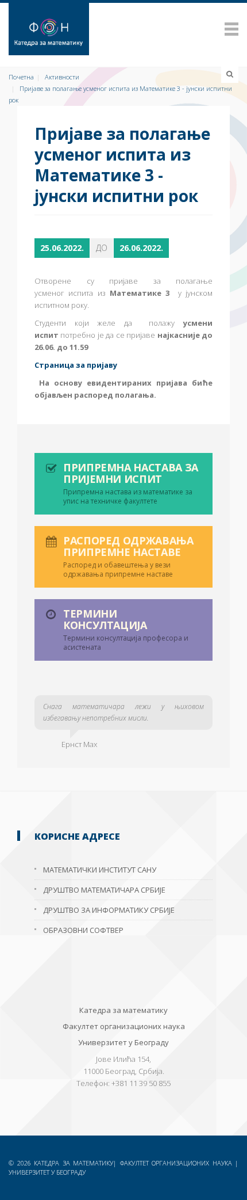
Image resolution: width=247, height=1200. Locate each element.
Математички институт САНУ (99, 869)
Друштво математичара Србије (104, 890)
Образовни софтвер (83, 930)
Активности (62, 77)
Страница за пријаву (75, 365)
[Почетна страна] (123, 29)
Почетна (21, 77)
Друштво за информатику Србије (109, 910)
